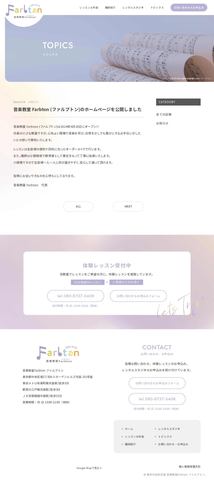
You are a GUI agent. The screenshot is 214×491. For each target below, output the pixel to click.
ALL (78, 206)
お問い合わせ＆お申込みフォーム (138, 296)
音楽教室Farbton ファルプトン (57, 354)
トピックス (157, 7)
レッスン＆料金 (88, 7)
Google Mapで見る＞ (89, 468)
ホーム (129, 429)
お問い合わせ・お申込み (173, 444)
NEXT (128, 206)
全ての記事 (164, 114)
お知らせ (162, 123)
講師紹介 (110, 7)
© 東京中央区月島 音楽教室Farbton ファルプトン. (175, 474)
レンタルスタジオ (133, 7)
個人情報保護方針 (190, 466)
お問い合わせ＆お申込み (189, 7)
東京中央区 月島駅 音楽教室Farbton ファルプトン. (24, 15)
